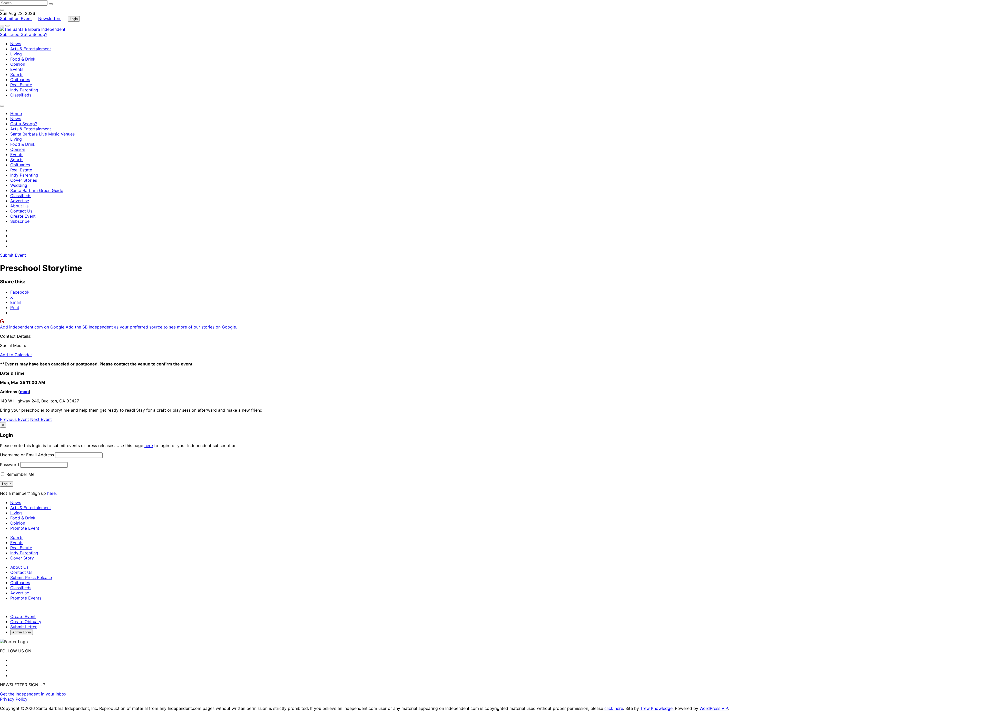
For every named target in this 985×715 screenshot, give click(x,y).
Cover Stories (23, 180)
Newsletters (49, 18)
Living (16, 53)
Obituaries (20, 79)
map (24, 391)
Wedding (18, 185)
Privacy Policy (13, 699)
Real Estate (21, 84)
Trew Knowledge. (657, 708)
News (15, 43)
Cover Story (22, 558)
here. (52, 493)
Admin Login (21, 632)
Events (16, 69)
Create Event (23, 216)
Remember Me (19, 474)
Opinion (17, 64)
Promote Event (24, 528)
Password (9, 464)
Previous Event (14, 419)
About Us (19, 205)
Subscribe (10, 34)
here (148, 445)
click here (613, 708)
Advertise (19, 200)
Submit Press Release (31, 577)
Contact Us (21, 211)
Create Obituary (25, 621)
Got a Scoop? (34, 34)
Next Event (41, 419)
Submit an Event (16, 18)
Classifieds (20, 95)
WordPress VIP (714, 708)
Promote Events (25, 598)
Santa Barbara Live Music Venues (42, 134)
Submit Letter (23, 626)
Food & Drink (22, 59)
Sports (16, 74)
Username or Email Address (27, 454)
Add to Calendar (16, 354)
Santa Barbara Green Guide (36, 190)
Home (16, 113)
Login (74, 19)
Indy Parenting (24, 89)
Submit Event (13, 255)
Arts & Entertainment (30, 48)
